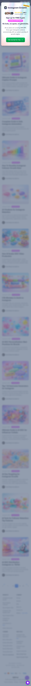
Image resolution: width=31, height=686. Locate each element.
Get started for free (14, 40)
